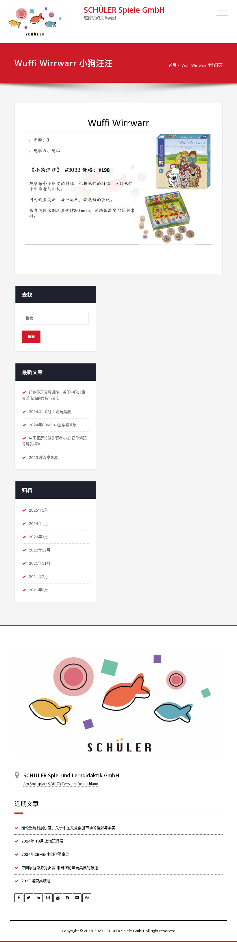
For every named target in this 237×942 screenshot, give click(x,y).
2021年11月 (39, 563)
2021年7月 (38, 576)
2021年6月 (38, 590)
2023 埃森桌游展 (43, 457)
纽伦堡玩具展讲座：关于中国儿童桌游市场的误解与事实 (68, 827)
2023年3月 (38, 536)
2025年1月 (38, 510)
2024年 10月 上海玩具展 (50, 411)
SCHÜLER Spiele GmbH (124, 10)
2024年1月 (38, 523)
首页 (172, 65)
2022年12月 (39, 550)
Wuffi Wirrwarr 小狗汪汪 (202, 65)
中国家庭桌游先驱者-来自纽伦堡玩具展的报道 (59, 867)
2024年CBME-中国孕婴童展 (53, 425)
